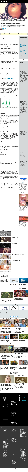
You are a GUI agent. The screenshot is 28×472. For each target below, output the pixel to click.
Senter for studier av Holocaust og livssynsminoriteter (22, 439)
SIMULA (21, 434)
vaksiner (9, 271)
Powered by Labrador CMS (14, 468)
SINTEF (21, 435)
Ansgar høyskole (5, 429)
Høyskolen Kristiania (5, 450)
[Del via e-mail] (5, 273)
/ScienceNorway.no (23, 400)
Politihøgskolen (22, 429)
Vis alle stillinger (14, 316)
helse (2, 271)
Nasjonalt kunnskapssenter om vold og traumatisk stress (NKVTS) (14, 438)
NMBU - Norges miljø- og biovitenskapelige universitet (14, 431)
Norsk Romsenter (13, 458)
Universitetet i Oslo (22, 454)
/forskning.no (22, 397)
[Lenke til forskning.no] (13, 1)
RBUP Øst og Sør (22, 431)
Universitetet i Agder (22, 451)
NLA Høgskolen (13, 429)
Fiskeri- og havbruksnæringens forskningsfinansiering (5, 439)
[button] (1, 306)
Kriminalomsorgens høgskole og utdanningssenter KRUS (5, 456)
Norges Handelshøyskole (14, 451)
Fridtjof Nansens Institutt (6, 443)
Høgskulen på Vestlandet (5, 449)
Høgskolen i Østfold (5, 447)
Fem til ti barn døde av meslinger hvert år (11, 155)
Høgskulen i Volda (5, 448)
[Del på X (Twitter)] (2, 273)
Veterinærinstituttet (22, 461)
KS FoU (3, 453)
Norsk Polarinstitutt (13, 456)
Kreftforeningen (4, 454)
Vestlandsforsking (22, 460)
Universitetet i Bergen (22, 452)
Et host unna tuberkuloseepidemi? (9, 78)
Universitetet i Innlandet (23, 453)
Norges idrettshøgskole (14, 455)
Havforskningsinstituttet (6, 445)
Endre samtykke (5, 424)
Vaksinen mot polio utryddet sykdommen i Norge (23, 45)
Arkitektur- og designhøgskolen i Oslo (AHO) (5, 431)
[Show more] (23, 59)
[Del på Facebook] (1, 273)
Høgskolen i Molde (5, 446)
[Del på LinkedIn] (3, 273)
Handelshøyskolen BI (5, 444)
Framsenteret (4, 442)
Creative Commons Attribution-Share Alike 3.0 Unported (23, 213)
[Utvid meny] (27, 1)
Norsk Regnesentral (13, 457)
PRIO (20, 430)
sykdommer (5, 271)
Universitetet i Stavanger (23, 455)
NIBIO (3, 460)
